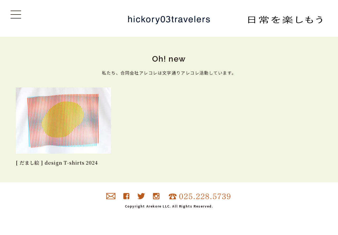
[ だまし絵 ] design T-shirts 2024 (57, 162)
